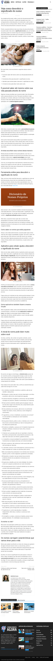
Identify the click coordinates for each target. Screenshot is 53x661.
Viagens (27, 641)
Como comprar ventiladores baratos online (42, 47)
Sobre (37, 657)
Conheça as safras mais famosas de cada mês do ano (9, 569)
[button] (50, 2)
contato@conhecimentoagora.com (9, 649)
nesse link (15, 185)
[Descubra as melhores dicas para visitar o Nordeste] (21, 639)
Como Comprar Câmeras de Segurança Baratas (43, 12)
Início (12, 2)
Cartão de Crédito (40, 22)
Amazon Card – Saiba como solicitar (42, 20)
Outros (2, 609)
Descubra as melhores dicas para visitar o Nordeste (29, 639)
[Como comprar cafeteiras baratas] (18, 606)
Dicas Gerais (39, 15)
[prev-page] (2, 615)
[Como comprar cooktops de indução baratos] (6, 606)
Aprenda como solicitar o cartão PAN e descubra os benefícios (29, 631)
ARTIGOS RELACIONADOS (9, 600)
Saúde (24, 2)
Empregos (38, 32)
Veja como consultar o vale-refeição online (27, 569)
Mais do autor (21, 600)
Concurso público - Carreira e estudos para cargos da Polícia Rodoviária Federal (44, 28)
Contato (33, 657)
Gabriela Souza (14, 576)
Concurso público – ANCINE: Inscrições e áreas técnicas (44, 38)
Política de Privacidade (44, 657)
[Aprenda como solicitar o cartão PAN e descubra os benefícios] (21, 631)
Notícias (18, 2)
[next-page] (4, 615)
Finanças (31, 2)
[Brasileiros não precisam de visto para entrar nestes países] (21, 647)
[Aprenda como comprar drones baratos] (29, 606)
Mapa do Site (27, 657)
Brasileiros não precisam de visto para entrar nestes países (29, 647)
